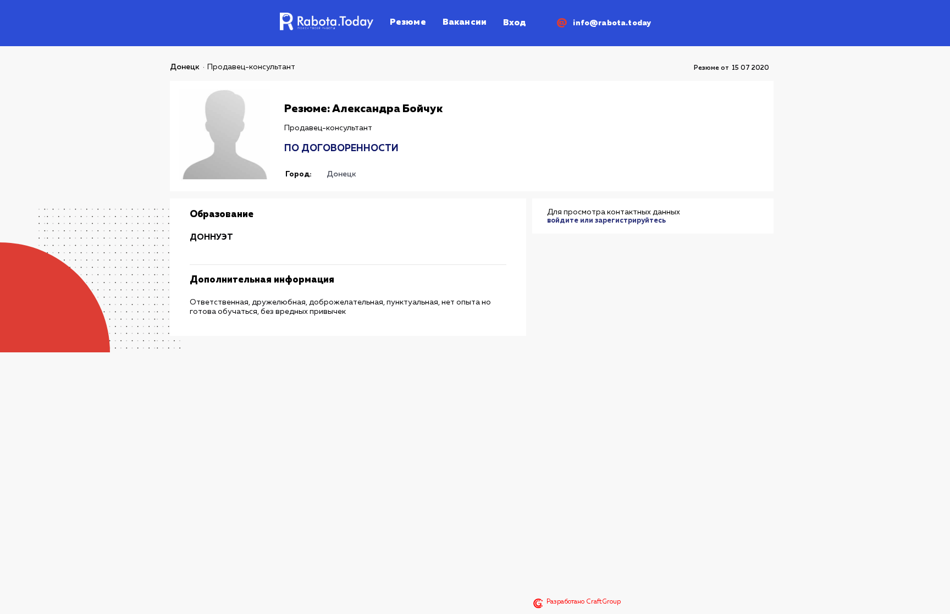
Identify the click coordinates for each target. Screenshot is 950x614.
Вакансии (465, 22)
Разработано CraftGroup (583, 602)
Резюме (408, 22)
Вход (514, 23)
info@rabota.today (612, 23)
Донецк (185, 67)
